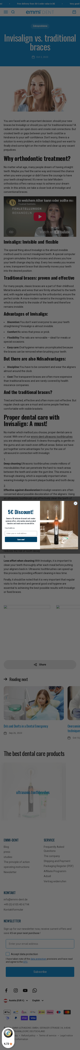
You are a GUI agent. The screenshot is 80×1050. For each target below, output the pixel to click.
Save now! (21, 539)
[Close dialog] (75, 503)
